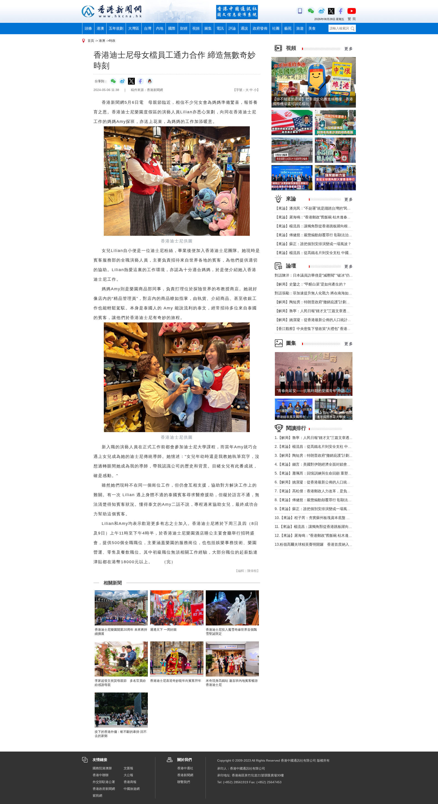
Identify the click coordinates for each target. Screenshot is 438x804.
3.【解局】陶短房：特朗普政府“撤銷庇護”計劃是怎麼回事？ (323, 455)
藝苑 (288, 28)
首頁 (91, 40)
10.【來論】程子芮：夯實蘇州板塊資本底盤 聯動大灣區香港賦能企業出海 (334, 518)
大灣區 (133, 28)
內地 (159, 28)
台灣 (147, 28)
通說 (244, 28)
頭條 (88, 28)
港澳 (100, 28)
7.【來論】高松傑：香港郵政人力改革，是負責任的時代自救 (324, 491)
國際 (171, 28)
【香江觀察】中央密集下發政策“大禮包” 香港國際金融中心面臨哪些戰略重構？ (338, 329)
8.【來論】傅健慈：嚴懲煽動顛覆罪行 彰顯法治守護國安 (320, 500)
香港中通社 (185, 768)
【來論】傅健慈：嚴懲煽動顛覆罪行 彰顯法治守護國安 (319, 235)
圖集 (208, 28)
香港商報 (130, 782)
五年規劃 (116, 28)
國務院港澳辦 (102, 768)
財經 (184, 28)
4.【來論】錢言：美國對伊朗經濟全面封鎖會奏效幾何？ (320, 464)
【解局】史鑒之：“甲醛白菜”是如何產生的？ (310, 284)
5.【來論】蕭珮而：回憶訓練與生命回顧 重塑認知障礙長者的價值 (328, 473)
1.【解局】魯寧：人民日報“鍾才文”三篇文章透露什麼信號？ (323, 438)
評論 (232, 28)
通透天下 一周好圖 (163, 629)
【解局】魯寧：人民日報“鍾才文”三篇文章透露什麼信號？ (321, 311)
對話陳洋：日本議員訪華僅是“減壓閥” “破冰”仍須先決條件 (321, 275)
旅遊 (300, 28)
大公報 (128, 775)
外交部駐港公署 (104, 782)
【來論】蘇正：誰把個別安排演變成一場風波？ (313, 244)
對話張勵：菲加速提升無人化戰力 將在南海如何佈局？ (319, 293)
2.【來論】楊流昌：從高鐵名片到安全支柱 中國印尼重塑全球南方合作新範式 (337, 447)
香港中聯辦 (101, 775)
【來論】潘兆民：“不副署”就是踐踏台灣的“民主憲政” (317, 208)
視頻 (196, 28)
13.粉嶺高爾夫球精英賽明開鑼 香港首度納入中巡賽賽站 (321, 544)
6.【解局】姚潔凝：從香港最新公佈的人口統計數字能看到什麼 (325, 482)
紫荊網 (97, 795)
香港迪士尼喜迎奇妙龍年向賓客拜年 (175, 680)
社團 (275, 28)
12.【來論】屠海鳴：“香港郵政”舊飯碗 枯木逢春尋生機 (319, 535)
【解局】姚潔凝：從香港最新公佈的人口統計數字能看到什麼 (324, 320)
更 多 (348, 49)
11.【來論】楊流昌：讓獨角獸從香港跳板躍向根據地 (317, 527)
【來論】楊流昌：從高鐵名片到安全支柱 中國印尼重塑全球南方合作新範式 (335, 253)
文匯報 (128, 768)
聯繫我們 (183, 782)
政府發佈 (260, 28)
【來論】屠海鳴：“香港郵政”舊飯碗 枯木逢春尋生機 (316, 217)
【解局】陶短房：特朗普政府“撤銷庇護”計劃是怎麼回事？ (321, 302)
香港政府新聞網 (104, 789)
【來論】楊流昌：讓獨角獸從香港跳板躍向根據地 (315, 226)
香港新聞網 (185, 775)
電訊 (220, 28)
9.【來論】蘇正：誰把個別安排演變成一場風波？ (314, 509)
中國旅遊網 (132, 789)
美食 (312, 28)
